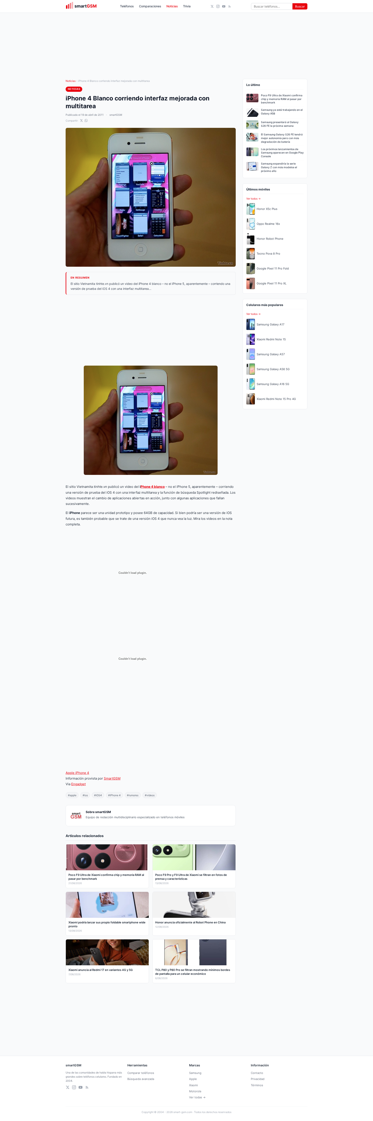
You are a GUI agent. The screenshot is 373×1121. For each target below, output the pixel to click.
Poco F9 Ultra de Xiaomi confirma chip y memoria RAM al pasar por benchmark (281, 99)
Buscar (300, 6)
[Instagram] (218, 6)
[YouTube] (223, 6)
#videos (150, 795)
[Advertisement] (151, 330)
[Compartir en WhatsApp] (86, 120)
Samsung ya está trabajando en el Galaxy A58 (282, 111)
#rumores (132, 795)
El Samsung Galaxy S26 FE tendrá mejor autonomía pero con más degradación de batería (282, 138)
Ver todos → (253, 198)
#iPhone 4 (114, 795)
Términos (257, 1085)
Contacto (257, 1073)
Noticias (172, 6)
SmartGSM (112, 778)
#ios (85, 795)
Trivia (187, 6)
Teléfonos (127, 6)
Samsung (195, 1073)
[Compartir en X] (81, 120)
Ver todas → (197, 1097)
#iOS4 (98, 795)
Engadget (78, 784)
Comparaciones (150, 6)
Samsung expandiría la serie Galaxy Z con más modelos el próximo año (279, 167)
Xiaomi (193, 1085)
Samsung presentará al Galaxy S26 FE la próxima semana (280, 124)
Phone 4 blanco (153, 487)
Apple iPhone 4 (77, 773)
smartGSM (115, 114)
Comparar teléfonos (140, 1073)
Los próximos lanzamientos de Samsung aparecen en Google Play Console (282, 152)
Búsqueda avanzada (140, 1079)
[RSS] (229, 6)
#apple (72, 795)
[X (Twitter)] (212, 6)
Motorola (195, 1091)
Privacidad (257, 1079)
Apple (193, 1079)
